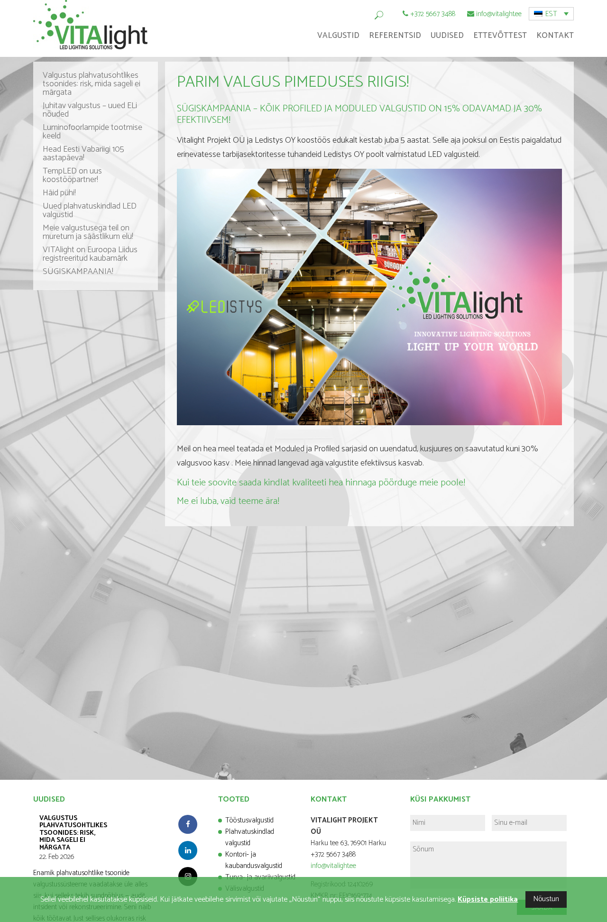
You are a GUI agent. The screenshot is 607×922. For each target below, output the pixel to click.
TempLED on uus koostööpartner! (72, 175)
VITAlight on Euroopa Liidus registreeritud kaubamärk (90, 254)
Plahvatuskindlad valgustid (249, 837)
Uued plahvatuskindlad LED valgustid (90, 210)
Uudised (447, 35)
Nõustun (546, 899)
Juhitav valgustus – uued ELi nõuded (90, 110)
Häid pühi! (59, 193)
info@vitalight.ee (499, 14)
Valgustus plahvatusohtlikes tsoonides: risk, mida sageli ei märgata (91, 84)
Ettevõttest (500, 35)
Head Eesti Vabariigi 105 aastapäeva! (83, 153)
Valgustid (338, 35)
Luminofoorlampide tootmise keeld (92, 131)
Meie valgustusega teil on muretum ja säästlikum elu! (88, 232)
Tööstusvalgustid (249, 820)
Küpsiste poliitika (488, 899)
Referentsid (395, 35)
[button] (551, 13)
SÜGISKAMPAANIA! (78, 272)
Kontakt (555, 35)
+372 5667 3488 (432, 14)
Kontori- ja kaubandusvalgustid (253, 860)
